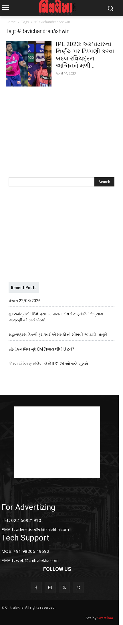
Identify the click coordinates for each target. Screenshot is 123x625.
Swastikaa (105, 618)
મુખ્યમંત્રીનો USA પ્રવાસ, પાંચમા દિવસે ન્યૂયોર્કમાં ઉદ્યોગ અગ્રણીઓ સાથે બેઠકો (56, 317)
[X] (64, 587)
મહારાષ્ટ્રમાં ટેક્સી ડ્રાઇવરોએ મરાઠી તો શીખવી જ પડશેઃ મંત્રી (58, 334)
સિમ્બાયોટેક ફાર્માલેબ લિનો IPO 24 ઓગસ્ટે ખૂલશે (48, 363)
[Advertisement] (61, 126)
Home (11, 21)
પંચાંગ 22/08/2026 (25, 300)
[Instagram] (50, 587)
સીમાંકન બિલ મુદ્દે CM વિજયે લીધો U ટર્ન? (41, 349)
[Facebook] (36, 587)
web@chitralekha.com (37, 560)
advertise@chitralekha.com (42, 529)
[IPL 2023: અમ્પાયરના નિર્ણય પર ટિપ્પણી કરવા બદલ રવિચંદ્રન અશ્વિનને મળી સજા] (28, 64)
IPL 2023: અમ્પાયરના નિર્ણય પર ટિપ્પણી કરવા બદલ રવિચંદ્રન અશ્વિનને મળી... (85, 55)
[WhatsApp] (78, 587)
